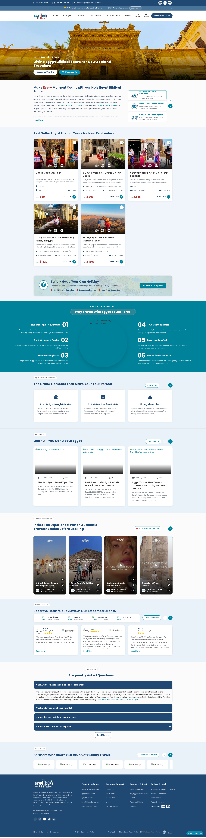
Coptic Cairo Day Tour (48, 172)
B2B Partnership (112, 806)
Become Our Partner (148, 755)
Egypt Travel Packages (90, 789)
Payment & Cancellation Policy (163, 789)
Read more (152, 385)
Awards (133, 798)
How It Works (110, 794)
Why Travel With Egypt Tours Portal (103, 312)
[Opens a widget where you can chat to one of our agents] (8, 834)
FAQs (108, 802)
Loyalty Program (53, 832)
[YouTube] (61, 3)
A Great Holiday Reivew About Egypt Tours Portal (47, 586)
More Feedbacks (152, 617)
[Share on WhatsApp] (63, 590)
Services (133, 806)
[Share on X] (63, 585)
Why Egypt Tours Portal (139, 794)
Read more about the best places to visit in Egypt (118, 699)
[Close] (171, 8)
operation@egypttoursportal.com (89, 3)
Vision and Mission (137, 802)
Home (55, 15)
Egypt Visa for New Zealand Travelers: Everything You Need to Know (149, 485)
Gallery (41, 832)
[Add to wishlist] (74, 142)
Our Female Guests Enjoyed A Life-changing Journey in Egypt (116, 587)
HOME (36, 57)
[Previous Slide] (170, 101)
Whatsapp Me (71, 72)
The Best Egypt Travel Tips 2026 (55, 482)
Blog (35, 832)
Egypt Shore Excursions (90, 802)
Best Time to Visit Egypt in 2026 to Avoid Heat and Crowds (102, 484)
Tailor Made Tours (162, 15)
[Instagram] (58, 3)
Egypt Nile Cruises (88, 794)
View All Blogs (153, 441)
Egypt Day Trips (88, 798)
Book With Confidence (103, 307)
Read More (38, 120)
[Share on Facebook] (63, 580)
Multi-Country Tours (89, 806)
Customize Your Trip (45, 72)
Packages (67, 15)
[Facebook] (54, 3)
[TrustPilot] (68, 2)
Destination (95, 15)
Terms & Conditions (159, 794)
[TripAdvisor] (65, 2)
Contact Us (110, 789)
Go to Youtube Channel (149, 528)
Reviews (128, 15)
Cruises (81, 15)
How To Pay (110, 798)
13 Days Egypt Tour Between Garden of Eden (98, 239)
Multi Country (112, 15)
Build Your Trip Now (154, 285)
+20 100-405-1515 (42, 3)
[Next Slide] (170, 441)
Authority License (157, 802)
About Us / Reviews (137, 789)
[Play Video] (50, 565)
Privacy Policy (156, 798)
